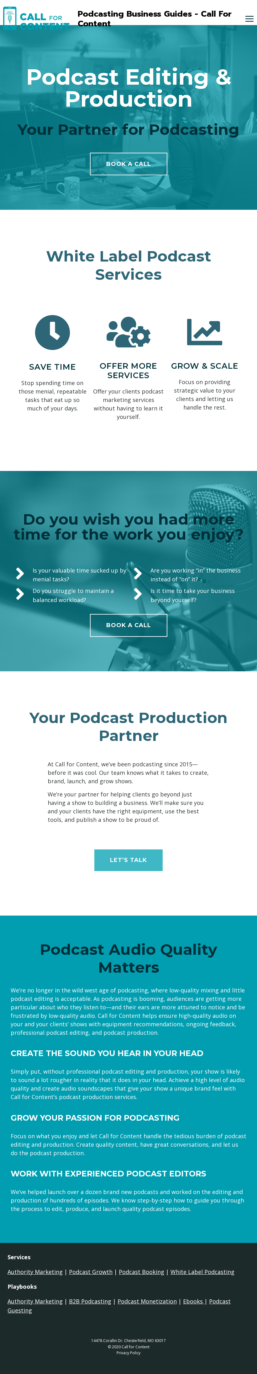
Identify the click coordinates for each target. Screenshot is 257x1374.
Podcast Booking (141, 1272)
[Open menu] (249, 19)
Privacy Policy (128, 1353)
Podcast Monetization (147, 1301)
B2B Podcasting (90, 1301)
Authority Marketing (35, 1272)
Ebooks (193, 1301)
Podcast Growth (91, 1272)
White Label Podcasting (202, 1272)
